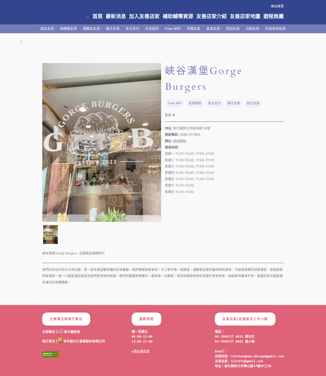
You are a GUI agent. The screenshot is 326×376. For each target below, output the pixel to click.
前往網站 (179, 141)
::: (88, 16)
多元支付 (132, 29)
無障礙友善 (68, 29)
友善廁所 (152, 29)
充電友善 (193, 29)
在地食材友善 (275, 29)
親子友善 (113, 29)
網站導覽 (277, 6)
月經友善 (252, 29)
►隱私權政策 (141, 351)
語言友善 (47, 29)
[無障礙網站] (50, 355)
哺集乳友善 (91, 29)
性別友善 (233, 29)
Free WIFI (173, 29)
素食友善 (213, 29)
